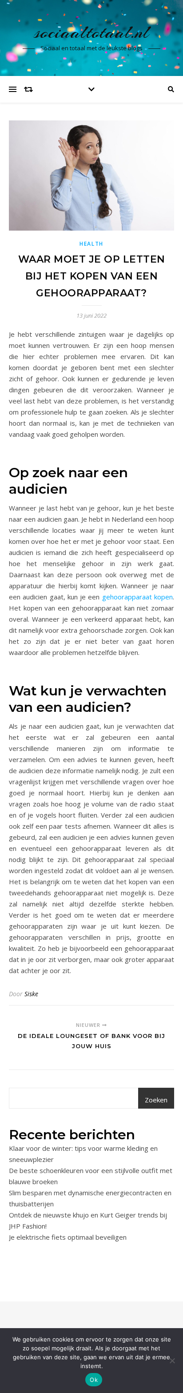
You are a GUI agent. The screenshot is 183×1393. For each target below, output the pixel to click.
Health (91, 243)
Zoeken (156, 1099)
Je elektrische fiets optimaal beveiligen (68, 1237)
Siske (31, 994)
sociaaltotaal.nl (91, 32)
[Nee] (171, 1360)
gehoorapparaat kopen (137, 596)
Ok (94, 1379)
